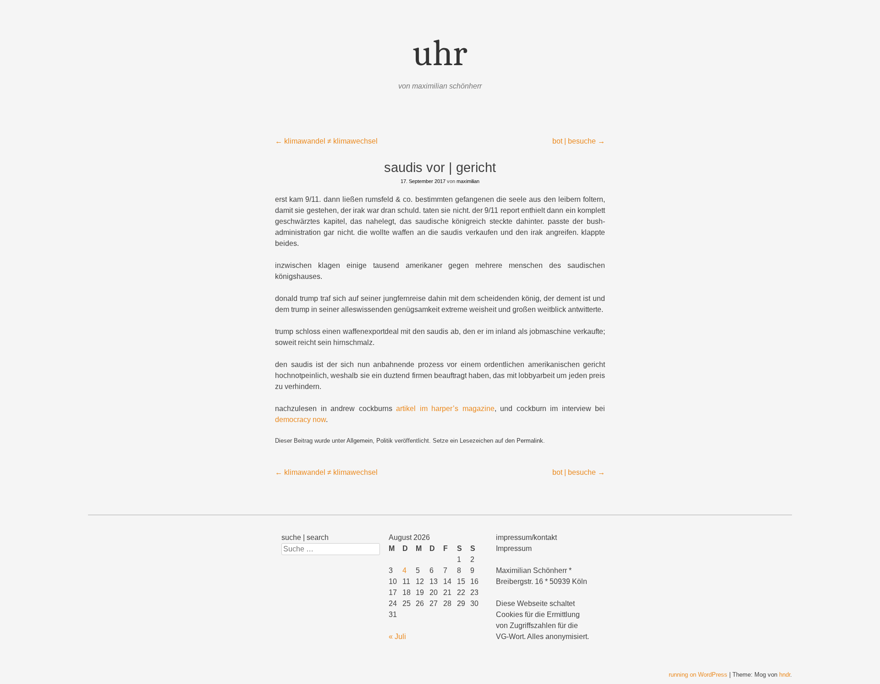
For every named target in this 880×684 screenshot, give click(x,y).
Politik (384, 440)
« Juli (397, 636)
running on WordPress (698, 674)
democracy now (300, 419)
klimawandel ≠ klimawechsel (326, 141)
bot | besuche (578, 141)
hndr (784, 674)
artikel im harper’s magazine (445, 408)
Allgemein (359, 440)
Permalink (530, 440)
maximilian (467, 181)
